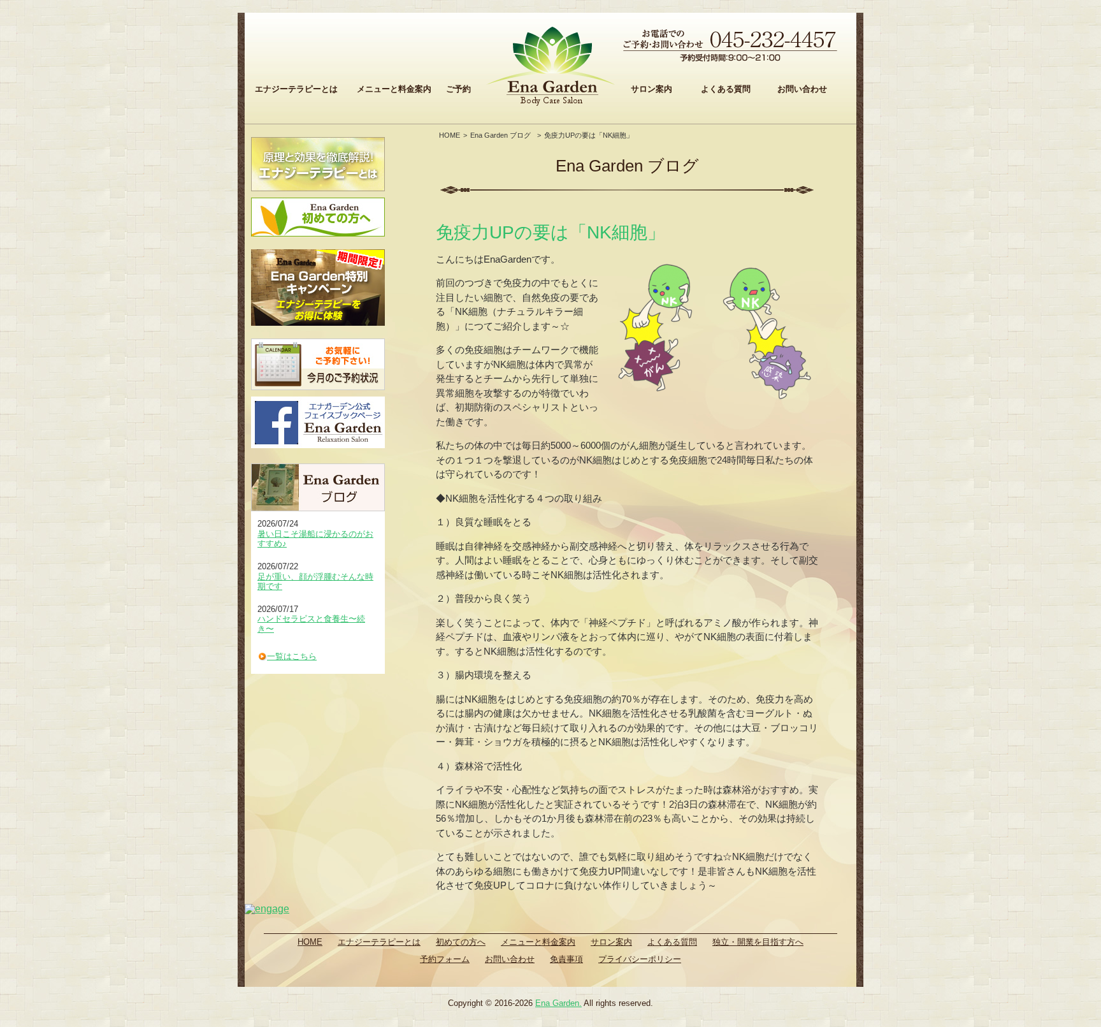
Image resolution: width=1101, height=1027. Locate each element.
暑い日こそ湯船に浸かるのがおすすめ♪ (315, 539)
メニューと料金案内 (394, 89)
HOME (449, 135)
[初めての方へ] (318, 217)
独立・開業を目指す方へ (757, 942)
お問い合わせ (802, 89)
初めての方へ (461, 942)
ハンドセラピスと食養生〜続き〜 (311, 624)
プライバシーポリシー (639, 959)
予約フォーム (445, 959)
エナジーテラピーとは (296, 89)
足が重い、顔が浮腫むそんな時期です (315, 582)
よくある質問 (726, 89)
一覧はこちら (292, 656)
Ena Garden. (558, 1003)
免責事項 (566, 959)
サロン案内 (651, 89)
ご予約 (458, 89)
